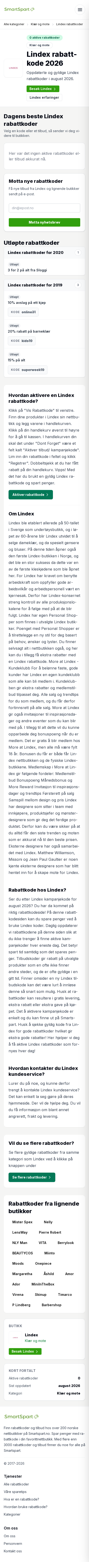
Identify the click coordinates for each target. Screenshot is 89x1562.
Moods (18, 1263)
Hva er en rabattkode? (21, 1499)
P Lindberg (21, 1305)
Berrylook (66, 1243)
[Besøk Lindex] (13, 68)
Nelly (48, 1222)
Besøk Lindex (40, 89)
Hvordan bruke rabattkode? (25, 1507)
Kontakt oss (13, 1551)
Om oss (9, 1536)
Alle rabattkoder (16, 1484)
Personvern (13, 1544)
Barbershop (51, 1305)
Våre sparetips (15, 1492)
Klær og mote (40, 24)
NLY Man (19, 1243)
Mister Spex (22, 1222)
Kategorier (12, 1514)
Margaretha (22, 1274)
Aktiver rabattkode (28, 495)
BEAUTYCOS (22, 1253)
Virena (17, 1295)
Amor (69, 1274)
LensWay (20, 1232)
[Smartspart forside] (19, 9)
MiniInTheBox (43, 1284)
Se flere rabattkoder (29, 1177)
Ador (16, 1284)
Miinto (49, 1253)
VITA (42, 1243)
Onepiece (43, 1263)
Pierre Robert (50, 1232)
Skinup (41, 1295)
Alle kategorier (14, 24)
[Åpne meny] (80, 9)
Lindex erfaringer (44, 97)
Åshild (49, 1274)
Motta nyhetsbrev (44, 222)
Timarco (65, 1295)
